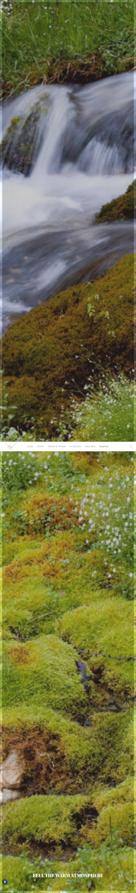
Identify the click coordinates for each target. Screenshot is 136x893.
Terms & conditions (57, 377)
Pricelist (57, 364)
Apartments (40, 364)
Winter (75, 370)
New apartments (40, 370)
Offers (57, 370)
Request (104, 446)
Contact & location (30, 383)
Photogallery (30, 376)
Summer (75, 364)
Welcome (30, 364)
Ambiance (30, 370)
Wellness (90, 446)
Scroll (68, 883)
